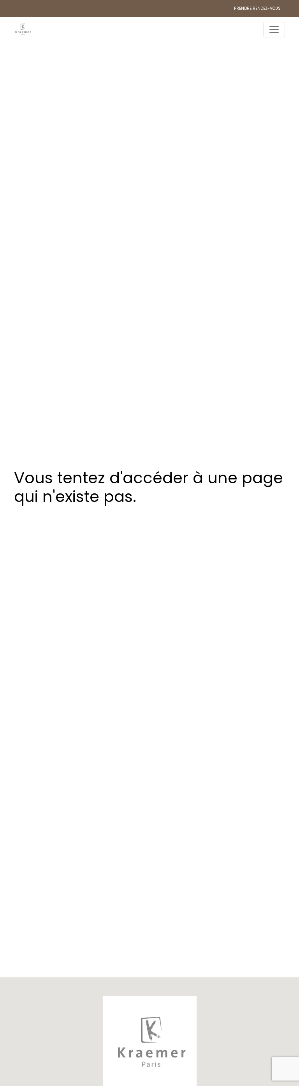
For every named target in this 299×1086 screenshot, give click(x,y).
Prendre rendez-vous (257, 8)
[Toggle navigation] (274, 29)
